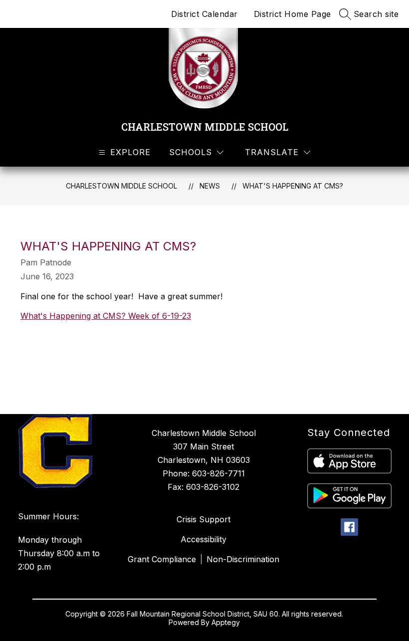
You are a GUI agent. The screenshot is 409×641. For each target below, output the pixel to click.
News (210, 186)
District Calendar (204, 14)
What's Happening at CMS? (292, 186)
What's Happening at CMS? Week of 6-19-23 (105, 316)
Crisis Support (203, 519)
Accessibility (203, 539)
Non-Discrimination (242, 559)
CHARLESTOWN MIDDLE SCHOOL (121, 186)
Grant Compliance (162, 559)
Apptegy (225, 622)
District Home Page (292, 14)
